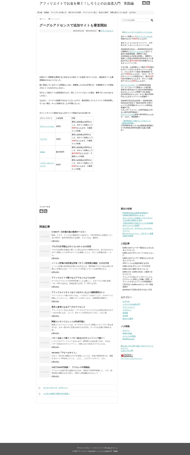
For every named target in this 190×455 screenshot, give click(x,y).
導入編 (39, 12)
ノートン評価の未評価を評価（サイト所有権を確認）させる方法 (80, 263)
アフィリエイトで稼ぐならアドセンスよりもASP (73, 278)
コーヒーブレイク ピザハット (55, 388)
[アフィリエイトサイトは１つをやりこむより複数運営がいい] (44, 296)
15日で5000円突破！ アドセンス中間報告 (71, 367)
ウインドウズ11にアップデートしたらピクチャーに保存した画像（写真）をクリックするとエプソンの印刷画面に (138, 279)
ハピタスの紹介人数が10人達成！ (56, 394)
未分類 (125, 316)
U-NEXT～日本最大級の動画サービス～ (69, 232)
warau (42, 152)
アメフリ (43, 139)
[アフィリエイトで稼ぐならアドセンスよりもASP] (44, 282)
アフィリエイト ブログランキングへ (131, 358)
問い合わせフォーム (111, 448)
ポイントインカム (47, 126)
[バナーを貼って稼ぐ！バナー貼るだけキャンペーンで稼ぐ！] (44, 342)
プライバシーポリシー (84, 448)
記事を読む (55, 241)
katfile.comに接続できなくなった (136, 269)
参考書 (125, 313)
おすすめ (132, 12)
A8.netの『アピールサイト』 (64, 353)
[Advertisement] (76, 55)
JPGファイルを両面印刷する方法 (137, 263)
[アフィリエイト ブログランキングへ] (127, 356)
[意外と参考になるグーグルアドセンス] (44, 311)
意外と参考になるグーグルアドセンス (68, 307)
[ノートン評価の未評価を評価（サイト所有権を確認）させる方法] (44, 267)
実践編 (46, 12)
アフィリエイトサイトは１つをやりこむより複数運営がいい (78, 292)
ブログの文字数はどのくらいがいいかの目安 (71, 246)
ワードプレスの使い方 (58, 12)
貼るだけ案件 (103, 12)
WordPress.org (128, 339)
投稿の (127, 333)
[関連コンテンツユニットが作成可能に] (44, 326)
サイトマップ (98, 448)
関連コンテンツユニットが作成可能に (68, 321)
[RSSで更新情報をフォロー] (148, 3)
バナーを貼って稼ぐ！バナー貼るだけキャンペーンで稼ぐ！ (78, 338)
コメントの (129, 336)
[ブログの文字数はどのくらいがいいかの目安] (44, 250)
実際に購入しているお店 (118, 12)
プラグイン (127, 310)
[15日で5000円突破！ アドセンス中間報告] (44, 371)
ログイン (126, 330)
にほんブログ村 (127, 351)
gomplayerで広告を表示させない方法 (137, 290)
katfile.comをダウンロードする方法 (136, 266)
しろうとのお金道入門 (131, 304)
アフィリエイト (107, 31)
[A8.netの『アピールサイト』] (44, 357)
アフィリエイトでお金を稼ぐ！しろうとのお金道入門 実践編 (86, 3)
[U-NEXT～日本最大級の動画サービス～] (44, 236)
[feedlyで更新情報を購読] (144, 3)
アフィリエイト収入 (90, 12)
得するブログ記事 (75, 12)
